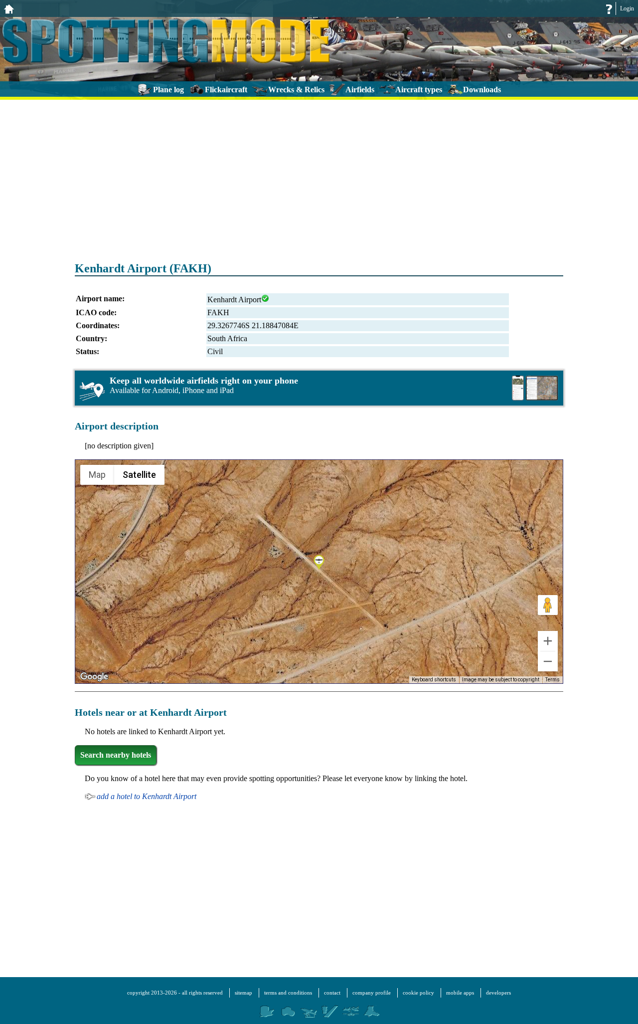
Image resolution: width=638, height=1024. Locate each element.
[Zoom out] (548, 661)
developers (498, 993)
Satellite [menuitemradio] (139, 474)
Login (627, 8)
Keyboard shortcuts (434, 679)
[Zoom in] (548, 641)
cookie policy (418, 993)
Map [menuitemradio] (97, 474)
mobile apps (460, 993)
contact (332, 993)
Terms (552, 679)
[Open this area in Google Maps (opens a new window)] (94, 676)
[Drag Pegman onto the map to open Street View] (548, 605)
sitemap (243, 993)
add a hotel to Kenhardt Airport (146, 796)
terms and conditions (288, 993)
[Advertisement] (319, 174)
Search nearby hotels (115, 755)
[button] (319, 563)
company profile (371, 993)
